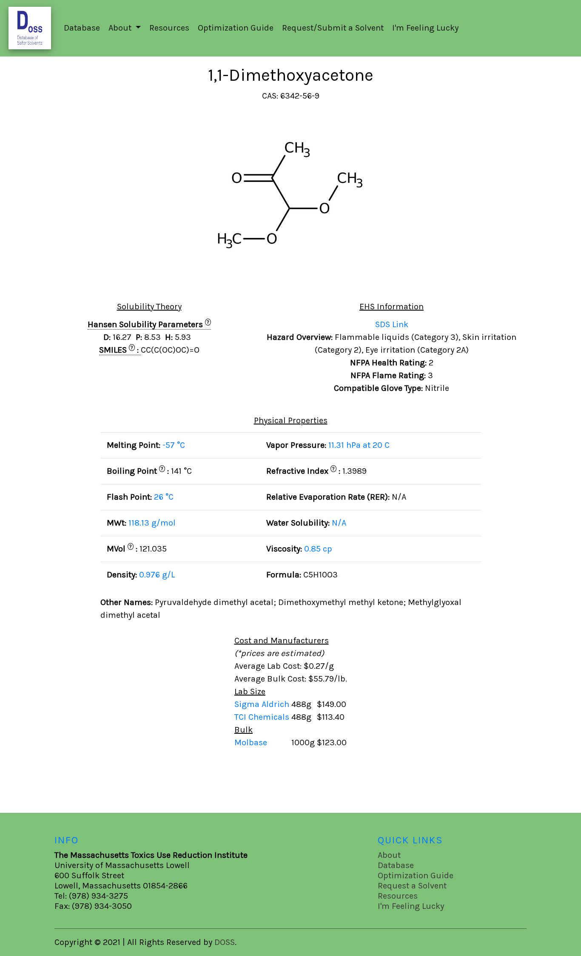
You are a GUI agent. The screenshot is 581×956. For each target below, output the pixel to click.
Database (82, 28)
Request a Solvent (412, 886)
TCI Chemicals (262, 717)
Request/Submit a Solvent (333, 28)
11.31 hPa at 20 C (359, 445)
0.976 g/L (157, 575)
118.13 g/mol (152, 523)
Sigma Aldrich (262, 704)
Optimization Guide (235, 28)
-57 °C (173, 445)
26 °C (164, 497)
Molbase (250, 742)
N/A (339, 523)
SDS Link (391, 324)
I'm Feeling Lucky (425, 28)
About (389, 855)
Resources (169, 28)
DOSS (224, 942)
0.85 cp (318, 549)
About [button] (121, 28)
